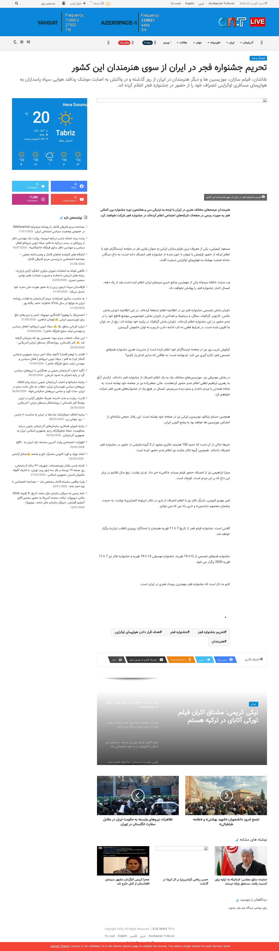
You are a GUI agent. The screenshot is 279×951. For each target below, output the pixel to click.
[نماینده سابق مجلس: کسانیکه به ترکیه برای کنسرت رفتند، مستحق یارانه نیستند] (241, 861)
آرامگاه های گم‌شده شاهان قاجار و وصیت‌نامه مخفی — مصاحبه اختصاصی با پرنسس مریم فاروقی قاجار (52, 256)
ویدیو (166, 43)
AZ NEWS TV (163, 929)
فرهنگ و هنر (258, 58)
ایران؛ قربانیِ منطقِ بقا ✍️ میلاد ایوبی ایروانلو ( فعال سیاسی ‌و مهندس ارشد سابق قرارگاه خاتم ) (48, 328)
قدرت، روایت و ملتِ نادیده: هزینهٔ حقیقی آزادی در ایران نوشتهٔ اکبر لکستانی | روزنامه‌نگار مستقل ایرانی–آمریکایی (51, 400)
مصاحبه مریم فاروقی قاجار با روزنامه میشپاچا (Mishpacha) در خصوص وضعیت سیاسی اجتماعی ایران (49, 229)
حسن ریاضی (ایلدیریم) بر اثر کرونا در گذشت (185, 881)
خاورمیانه (215, 43)
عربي (201, 4)
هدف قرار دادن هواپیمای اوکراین (137, 632)
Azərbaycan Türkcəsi (221, 4)
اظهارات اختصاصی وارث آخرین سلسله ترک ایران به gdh (50, 442)
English (189, 4)
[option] (182, 721)
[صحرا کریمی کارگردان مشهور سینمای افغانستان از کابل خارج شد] (123, 861)
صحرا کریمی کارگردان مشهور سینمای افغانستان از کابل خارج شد (127, 881)
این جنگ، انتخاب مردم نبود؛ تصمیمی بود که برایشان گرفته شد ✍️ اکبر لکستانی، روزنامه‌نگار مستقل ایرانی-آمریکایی (50, 340)
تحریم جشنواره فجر (211, 632)
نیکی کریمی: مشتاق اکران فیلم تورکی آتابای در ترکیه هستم (218, 716)
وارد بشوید (234, 908)
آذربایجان (248, 43)
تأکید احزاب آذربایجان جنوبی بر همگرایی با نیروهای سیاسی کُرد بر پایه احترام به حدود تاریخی (49, 372)
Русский (176, 4)
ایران (231, 43)
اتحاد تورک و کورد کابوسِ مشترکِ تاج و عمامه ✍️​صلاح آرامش (48, 454)
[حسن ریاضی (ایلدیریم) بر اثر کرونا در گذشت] (182, 861)
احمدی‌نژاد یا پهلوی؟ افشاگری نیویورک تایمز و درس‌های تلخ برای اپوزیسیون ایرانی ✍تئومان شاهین (50, 317)
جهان (199, 43)
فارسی (133, 936)
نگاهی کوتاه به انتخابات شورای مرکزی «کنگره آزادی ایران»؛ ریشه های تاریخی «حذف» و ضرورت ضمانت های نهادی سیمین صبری (50, 275)
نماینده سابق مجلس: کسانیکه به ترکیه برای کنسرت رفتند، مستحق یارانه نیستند (241, 881)
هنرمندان (218, 641)
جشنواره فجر (178, 632)
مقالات (183, 43)
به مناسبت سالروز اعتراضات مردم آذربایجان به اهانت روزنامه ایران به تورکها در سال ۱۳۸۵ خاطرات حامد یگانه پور (49, 301)
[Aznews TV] (242, 22)
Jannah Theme (59, 946)
